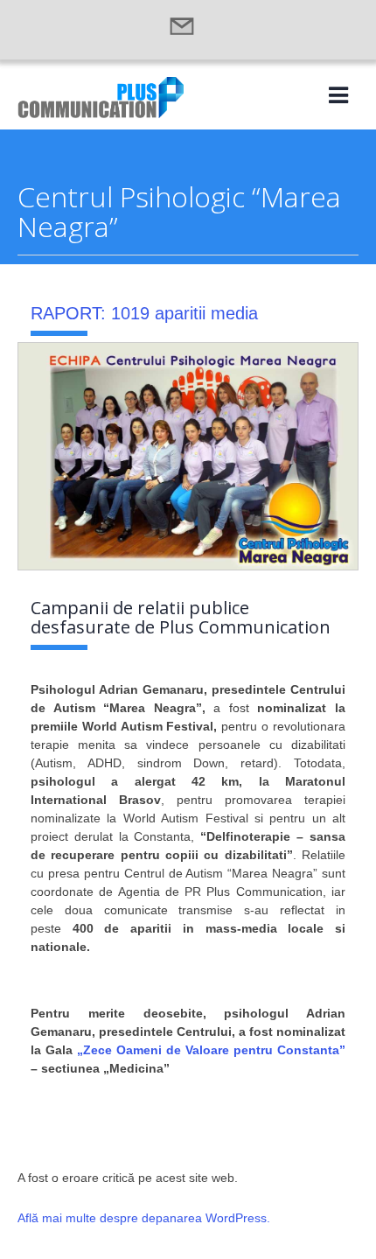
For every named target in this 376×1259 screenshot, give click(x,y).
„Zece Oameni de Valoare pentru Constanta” (211, 1050)
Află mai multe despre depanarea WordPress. (143, 1218)
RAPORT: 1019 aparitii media (144, 313)
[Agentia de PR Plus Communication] (100, 113)
